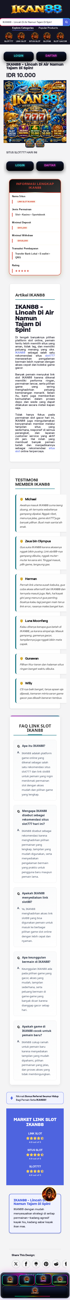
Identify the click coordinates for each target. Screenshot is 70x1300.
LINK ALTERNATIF (60, 1282)
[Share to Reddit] (56, 1263)
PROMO (10, 1282)
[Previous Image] (6, 112)
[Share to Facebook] (26, 1263)
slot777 (50, 355)
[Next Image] (63, 112)
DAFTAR (51, 55)
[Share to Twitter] (16, 1263)
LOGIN (18, 55)
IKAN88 (20, 352)
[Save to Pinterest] (46, 1263)
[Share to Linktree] (36, 1263)
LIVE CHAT (35, 1293)
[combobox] (31, 22)
